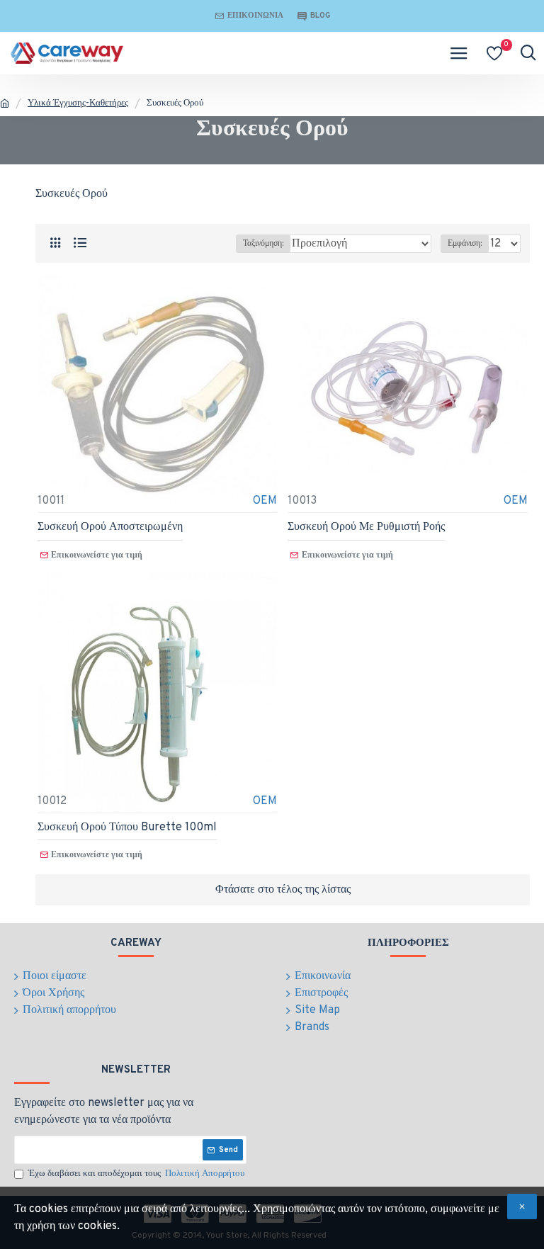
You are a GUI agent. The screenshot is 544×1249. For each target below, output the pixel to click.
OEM (265, 501)
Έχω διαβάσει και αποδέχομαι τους (136, 1174)
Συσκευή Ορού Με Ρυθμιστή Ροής (366, 527)
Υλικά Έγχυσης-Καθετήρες (78, 103)
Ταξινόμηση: (263, 243)
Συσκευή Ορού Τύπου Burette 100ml (127, 827)
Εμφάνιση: (465, 243)
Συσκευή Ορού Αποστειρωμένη (110, 527)
